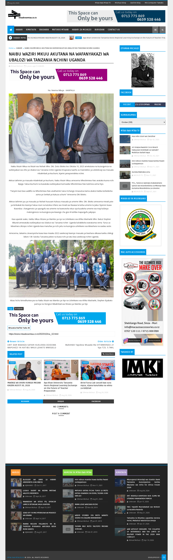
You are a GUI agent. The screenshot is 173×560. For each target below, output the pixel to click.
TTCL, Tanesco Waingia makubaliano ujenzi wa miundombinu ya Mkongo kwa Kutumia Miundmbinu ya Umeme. (149, 185)
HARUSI (15, 472)
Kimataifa (31, 30)
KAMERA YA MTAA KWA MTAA (78, 472)
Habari (19, 30)
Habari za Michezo (82, 30)
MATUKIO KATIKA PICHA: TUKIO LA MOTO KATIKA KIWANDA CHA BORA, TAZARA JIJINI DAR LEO (91, 493)
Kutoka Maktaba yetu (141, 172)
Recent (127, 104)
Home (11, 48)
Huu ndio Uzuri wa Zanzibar (143, 136)
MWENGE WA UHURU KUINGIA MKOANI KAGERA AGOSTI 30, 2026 (24, 384)
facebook (96, 401)
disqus (61, 401)
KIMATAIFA (121, 472)
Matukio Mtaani (60, 30)
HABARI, (41, 66)
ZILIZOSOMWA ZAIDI (142, 105)
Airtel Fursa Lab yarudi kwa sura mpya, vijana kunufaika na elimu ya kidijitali (96, 386)
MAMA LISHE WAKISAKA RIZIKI (86, 504)
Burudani (100, 30)
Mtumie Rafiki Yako (18, 328)
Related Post (16, 354)
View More (109, 354)
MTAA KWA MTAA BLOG (15, 557)
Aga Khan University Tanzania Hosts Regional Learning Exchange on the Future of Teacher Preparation (109, 38)
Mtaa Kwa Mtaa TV (103, 3)
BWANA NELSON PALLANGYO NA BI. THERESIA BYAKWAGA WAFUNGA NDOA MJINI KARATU (39, 526)
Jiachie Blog (135, 3)
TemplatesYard (87, 554)
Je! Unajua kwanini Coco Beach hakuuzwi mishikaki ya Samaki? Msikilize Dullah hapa (145, 150)
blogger (25, 401)
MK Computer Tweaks (154, 3)
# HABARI (19, 308)
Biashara (44, 30)
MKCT (162, 557)
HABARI (60, 38)
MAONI (157, 104)
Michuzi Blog (120, 3)
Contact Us (114, 30)
